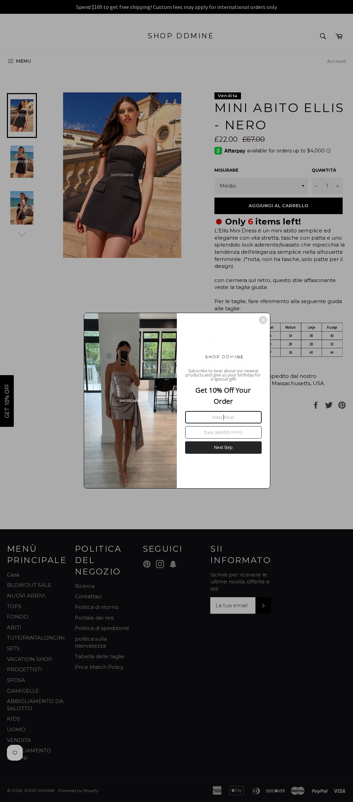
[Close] (263, 320)
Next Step (223, 447)
